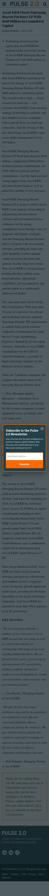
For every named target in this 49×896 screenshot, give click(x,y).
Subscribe (24, 464)
